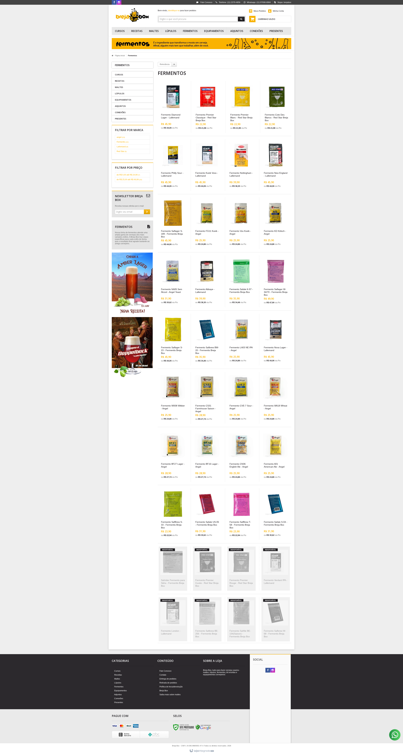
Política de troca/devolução (171, 687)
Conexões (118, 698)
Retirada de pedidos (168, 683)
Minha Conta (278, 11)
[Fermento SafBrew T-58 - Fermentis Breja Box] (241, 514)
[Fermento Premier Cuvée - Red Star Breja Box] (207, 569)
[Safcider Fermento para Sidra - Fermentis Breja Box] (173, 569)
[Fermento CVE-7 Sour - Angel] (241, 398)
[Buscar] (241, 19)
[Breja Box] (132, 15)
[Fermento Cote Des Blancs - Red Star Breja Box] (276, 107)
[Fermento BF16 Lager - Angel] (207, 456)
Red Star (122, 151)
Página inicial (120, 55)
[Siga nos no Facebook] (114, 2)
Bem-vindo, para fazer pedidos (177, 10)
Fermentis (122, 142)
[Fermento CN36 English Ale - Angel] (241, 456)
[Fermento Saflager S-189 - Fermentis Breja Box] (173, 223)
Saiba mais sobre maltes (170, 694)
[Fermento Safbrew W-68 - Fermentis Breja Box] (275, 619)
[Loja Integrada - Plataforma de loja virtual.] (201, 751)
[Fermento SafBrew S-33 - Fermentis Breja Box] (173, 514)
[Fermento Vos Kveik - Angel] (241, 223)
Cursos (117, 671)
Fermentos (118, 687)
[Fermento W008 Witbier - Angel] (173, 398)
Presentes (118, 702)
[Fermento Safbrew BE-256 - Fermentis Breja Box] (207, 619)
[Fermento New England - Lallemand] (275, 165)
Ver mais (175, 118)
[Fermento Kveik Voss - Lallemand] (207, 165)
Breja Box (163, 691)
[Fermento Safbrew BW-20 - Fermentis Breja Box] (207, 340)
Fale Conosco (206, 2)
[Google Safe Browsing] (203, 727)
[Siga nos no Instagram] (119, 2)
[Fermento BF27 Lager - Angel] (173, 456)
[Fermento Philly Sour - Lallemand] (173, 165)
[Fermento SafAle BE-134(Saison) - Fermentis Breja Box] (241, 619)
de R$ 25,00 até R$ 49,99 (129, 179)
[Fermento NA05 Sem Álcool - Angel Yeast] (173, 281)
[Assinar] (147, 211)
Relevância (165, 64)
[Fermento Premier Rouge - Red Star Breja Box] (241, 569)
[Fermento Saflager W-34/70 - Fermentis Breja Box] (275, 281)
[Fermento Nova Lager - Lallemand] (275, 339)
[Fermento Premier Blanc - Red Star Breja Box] (242, 107)
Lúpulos (117, 683)
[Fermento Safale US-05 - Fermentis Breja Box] (207, 514)
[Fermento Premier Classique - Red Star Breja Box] (207, 107)
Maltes (117, 679)
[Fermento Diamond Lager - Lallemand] (173, 107)
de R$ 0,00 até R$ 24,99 (128, 175)
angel (121, 137)
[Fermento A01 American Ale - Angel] (275, 456)
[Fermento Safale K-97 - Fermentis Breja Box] (241, 281)
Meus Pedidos (260, 11)
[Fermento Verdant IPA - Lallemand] (275, 569)
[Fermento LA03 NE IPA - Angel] (241, 339)
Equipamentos (120, 691)
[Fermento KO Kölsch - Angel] (275, 223)
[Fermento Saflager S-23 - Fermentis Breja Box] (173, 340)
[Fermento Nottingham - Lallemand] (241, 165)
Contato (162, 675)
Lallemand (122, 147)
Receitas (118, 675)
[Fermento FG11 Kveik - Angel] (207, 223)
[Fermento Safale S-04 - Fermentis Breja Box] (275, 514)
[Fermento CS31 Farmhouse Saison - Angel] (207, 398)
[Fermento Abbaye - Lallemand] (207, 281)
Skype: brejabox (284, 2)
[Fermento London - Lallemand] (173, 619)
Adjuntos (118, 694)
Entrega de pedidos (167, 679)
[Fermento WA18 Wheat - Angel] (275, 398)
